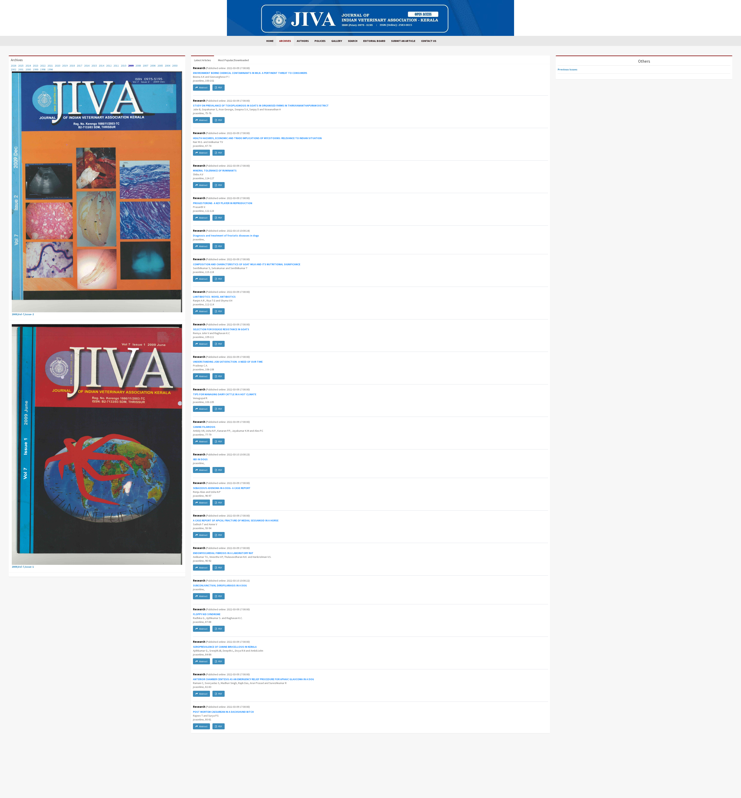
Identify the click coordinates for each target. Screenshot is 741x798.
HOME (269, 41)
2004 (167, 65)
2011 (116, 65)
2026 (13, 65)
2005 (160, 65)
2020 (57, 65)
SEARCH (352, 41)
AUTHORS (303, 41)
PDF (220, 87)
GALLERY (336, 41)
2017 (79, 65)
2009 (131, 65)
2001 (21, 69)
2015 (94, 65)
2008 (138, 65)
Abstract (203, 87)
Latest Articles (202, 60)
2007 (145, 65)
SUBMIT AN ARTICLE (403, 41)
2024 (28, 65)
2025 (21, 65)
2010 (123, 65)
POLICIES (320, 41)
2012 (109, 65)
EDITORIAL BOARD (374, 41)
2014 (101, 65)
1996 (50, 69)
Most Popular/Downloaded (233, 60)
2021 (50, 65)
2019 (65, 65)
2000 (28, 69)
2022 (43, 65)
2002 (13, 69)
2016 (87, 65)
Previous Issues (567, 69)
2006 (153, 65)
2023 (35, 65)
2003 (175, 65)
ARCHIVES (285, 41)
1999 (35, 69)
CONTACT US (428, 41)
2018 (72, 65)
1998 (43, 69)
